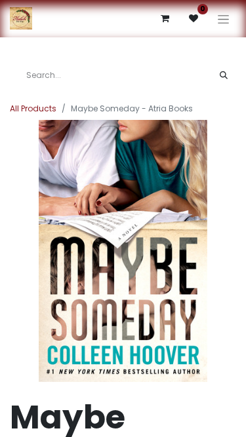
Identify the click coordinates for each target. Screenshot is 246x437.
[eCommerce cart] (164, 18)
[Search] (223, 75)
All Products (33, 108)
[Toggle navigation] (223, 18)
